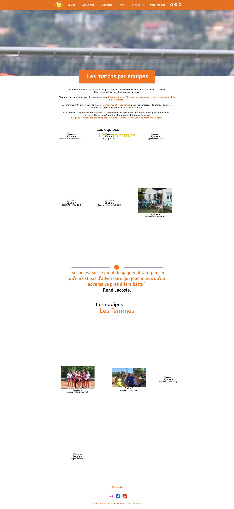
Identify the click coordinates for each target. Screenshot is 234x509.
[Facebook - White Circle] (171, 4)
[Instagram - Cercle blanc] (175, 4)
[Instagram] (111, 496)
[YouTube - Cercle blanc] (180, 4)
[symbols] (125, 496)
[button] (87, 5)
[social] (118, 496)
